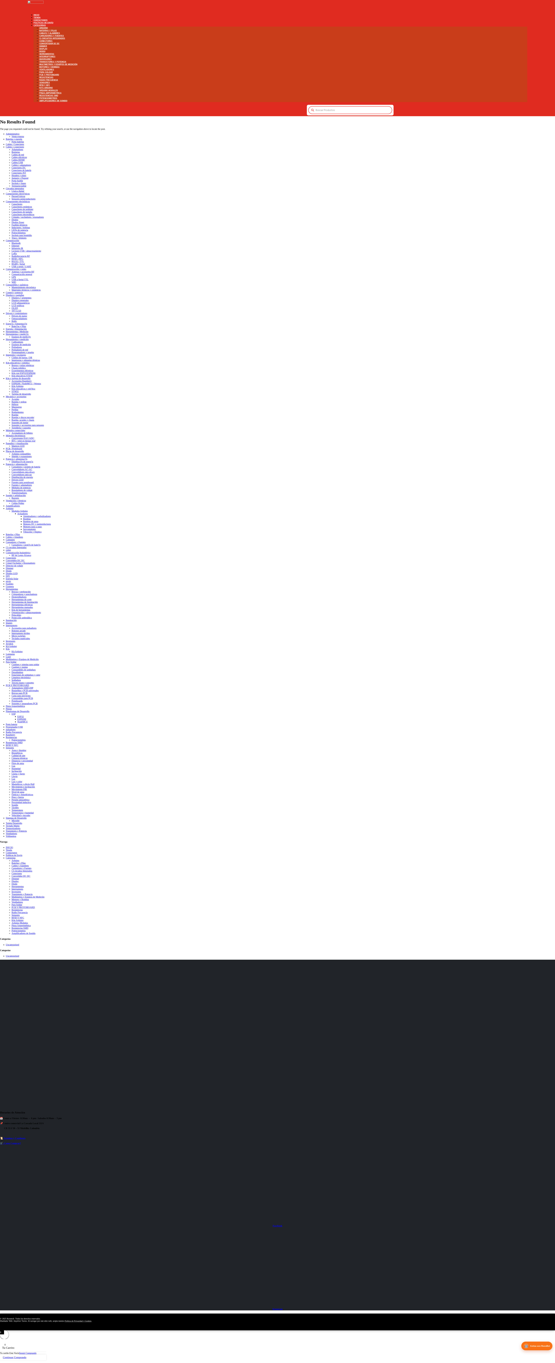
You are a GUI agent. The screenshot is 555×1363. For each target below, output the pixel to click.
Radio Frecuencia (48, 80)
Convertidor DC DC (49, 43)
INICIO (36, 15)
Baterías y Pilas (48, 30)
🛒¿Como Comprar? (10, 1143)
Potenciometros (48, 98)
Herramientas (46, 54)
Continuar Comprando (14, 1357)
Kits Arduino (46, 88)
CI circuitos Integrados (52, 38)
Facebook (277, 1226)
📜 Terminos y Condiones (12, 1138)
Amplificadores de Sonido (53, 101)
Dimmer (43, 46)
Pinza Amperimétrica (50, 93)
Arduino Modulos (48, 90)
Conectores (45, 41)
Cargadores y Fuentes (51, 36)
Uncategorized (12, 944)
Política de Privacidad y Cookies (78, 1321)
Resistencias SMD (48, 96)
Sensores (44, 83)
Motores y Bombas (49, 67)
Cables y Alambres (49, 33)
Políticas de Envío (43, 23)
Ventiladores (46, 69)
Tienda (37, 17)
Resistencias (46, 77)
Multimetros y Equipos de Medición (58, 64)
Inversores (45, 59)
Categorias (40, 25)
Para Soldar (46, 72)
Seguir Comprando (27, 1353)
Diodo (42, 51)
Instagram (277, 1309)
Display (43, 49)
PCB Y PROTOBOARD (49, 75)
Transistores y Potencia (52, 62)
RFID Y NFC (44, 85)
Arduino (43, 28)
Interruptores (47, 56)
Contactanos (41, 20)
